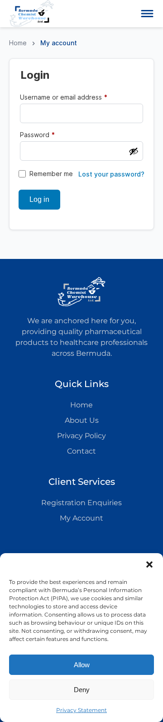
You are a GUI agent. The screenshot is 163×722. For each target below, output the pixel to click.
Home (18, 43)
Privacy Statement (81, 710)
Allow (82, 665)
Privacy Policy (81, 435)
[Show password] (134, 151)
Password (51, 134)
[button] (149, 564)
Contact (81, 451)
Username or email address (77, 97)
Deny (82, 689)
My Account (81, 518)
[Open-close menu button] (147, 13)
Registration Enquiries (81, 502)
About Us (82, 420)
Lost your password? (111, 174)
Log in (39, 199)
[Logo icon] (31, 13)
